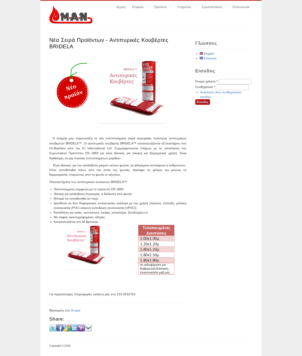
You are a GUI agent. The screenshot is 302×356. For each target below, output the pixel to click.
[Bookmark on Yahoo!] (81, 330)
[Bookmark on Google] (67, 330)
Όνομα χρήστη (206, 81)
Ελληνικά (209, 58)
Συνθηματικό (205, 87)
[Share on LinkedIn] (74, 330)
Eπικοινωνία (241, 7)
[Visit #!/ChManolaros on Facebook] (59, 330)
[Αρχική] (71, 23)
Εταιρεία (136, 7)
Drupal (75, 310)
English (208, 53)
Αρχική (121, 7)
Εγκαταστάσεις (210, 7)
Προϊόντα (159, 7)
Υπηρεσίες (182, 7)
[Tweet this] (52, 330)
